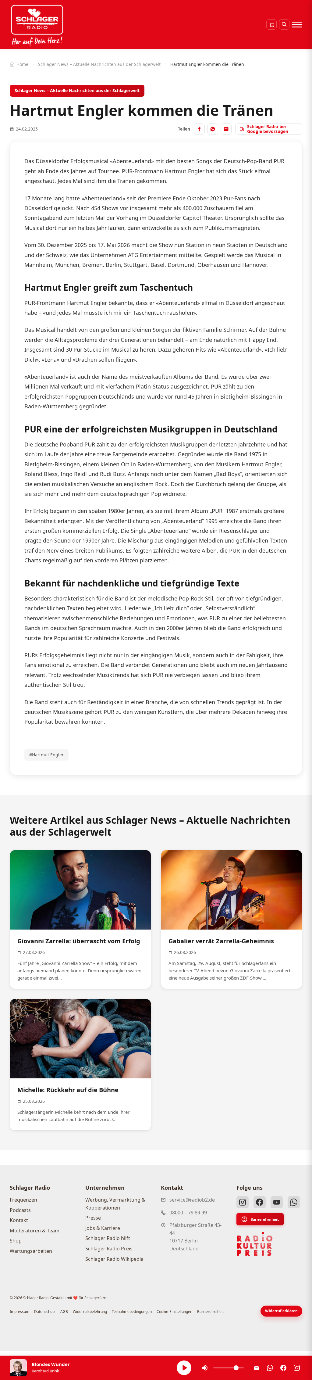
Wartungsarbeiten (31, 1251)
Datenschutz (44, 1311)
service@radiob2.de (192, 1199)
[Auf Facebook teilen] (199, 129)
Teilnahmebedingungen (132, 1311)
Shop (16, 1240)
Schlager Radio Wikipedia (114, 1259)
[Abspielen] (184, 1367)
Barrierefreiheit (264, 1219)
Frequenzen (23, 1199)
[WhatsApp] (294, 1202)
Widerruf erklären (281, 1311)
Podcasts (20, 1210)
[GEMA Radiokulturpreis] (254, 1243)
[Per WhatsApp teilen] (212, 129)
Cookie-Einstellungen (174, 1311)
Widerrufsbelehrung (90, 1311)
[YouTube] (277, 1202)
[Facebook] (260, 1202)
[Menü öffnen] (297, 24)
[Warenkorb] (271, 24)
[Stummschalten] (205, 1368)
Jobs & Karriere (102, 1228)
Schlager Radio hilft (107, 1238)
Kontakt (19, 1220)
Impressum (19, 1311)
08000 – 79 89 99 (188, 1212)
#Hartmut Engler (46, 755)
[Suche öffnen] (284, 24)
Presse (93, 1217)
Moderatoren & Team (34, 1230)
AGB (64, 1311)
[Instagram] (242, 1202)
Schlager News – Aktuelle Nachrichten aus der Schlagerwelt (99, 64)
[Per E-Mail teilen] (226, 129)
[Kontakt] (256, 1367)
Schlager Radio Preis (109, 1248)
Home (22, 64)
